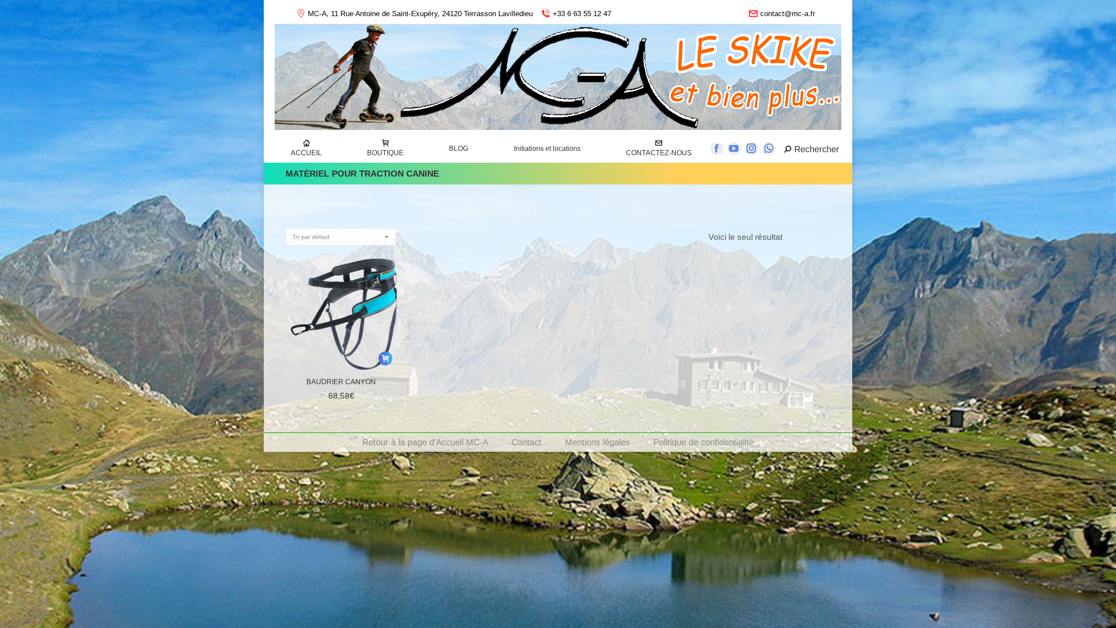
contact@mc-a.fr (787, 14)
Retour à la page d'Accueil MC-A (426, 442)
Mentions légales (599, 442)
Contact (527, 442)
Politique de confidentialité (703, 442)
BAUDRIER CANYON (341, 382)
